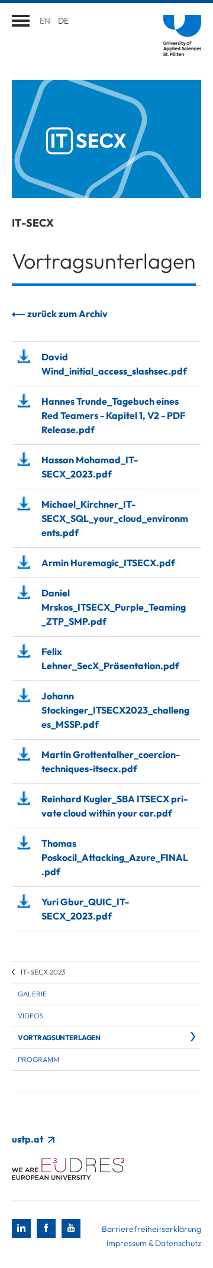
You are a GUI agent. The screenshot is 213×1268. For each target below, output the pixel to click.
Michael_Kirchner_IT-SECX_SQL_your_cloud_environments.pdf (114, 518)
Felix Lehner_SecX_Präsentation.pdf (110, 659)
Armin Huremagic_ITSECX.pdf (108, 563)
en (45, 20)
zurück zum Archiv (67, 314)
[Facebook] (46, 1228)
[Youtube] (71, 1228)
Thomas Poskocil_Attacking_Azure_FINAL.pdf (114, 857)
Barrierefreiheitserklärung (151, 1229)
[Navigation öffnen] (21, 21)
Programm (38, 1059)
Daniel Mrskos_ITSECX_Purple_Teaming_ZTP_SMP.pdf (113, 607)
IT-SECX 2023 (43, 971)
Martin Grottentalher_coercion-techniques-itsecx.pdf (110, 761)
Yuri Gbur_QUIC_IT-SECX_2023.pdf (85, 909)
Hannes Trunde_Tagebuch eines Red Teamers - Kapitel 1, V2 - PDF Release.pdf (113, 415)
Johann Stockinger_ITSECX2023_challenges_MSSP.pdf (115, 710)
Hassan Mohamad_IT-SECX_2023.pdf (89, 467)
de (63, 20)
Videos (31, 1015)
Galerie (32, 993)
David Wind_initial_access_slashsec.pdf (114, 364)
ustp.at (28, 1139)
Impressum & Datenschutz (153, 1243)
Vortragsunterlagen (59, 1037)
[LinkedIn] (21, 1228)
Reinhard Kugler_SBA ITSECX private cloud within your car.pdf (114, 806)
